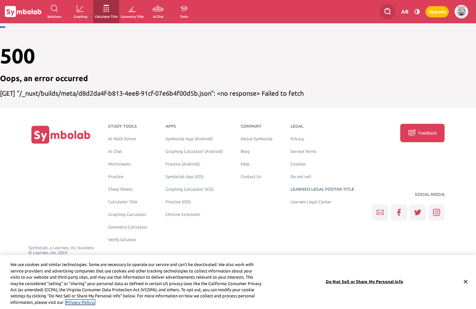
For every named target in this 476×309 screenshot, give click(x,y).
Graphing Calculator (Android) (194, 151)
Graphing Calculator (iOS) (189, 189)
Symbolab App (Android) (189, 138)
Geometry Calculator (128, 227)
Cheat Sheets (120, 189)
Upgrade (437, 11)
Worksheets (119, 164)
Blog (245, 151)
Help (245, 164)
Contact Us (251, 176)
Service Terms (303, 151)
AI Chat (115, 151)
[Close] (466, 281)
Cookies (298, 164)
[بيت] (60, 134)
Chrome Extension (182, 214)
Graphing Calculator (127, 214)
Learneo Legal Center (310, 201)
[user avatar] (461, 11)
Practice (115, 176)
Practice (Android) (182, 164)
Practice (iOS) (178, 201)
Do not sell (300, 176)
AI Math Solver (122, 138)
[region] (238, 282)
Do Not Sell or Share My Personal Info (364, 281)
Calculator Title (122, 201)
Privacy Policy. (80, 302)
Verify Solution (122, 239)
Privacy (297, 138)
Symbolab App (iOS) (184, 176)
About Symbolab (257, 138)
